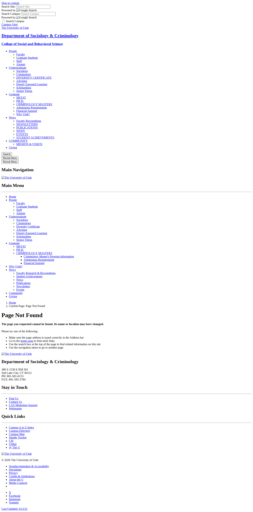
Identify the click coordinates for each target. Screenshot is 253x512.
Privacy (13, 473)
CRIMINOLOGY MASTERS (34, 104)
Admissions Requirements (31, 107)
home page (27, 340)
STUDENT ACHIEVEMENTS (35, 137)
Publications (23, 283)
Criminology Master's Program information (49, 256)
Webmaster (15, 408)
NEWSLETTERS (27, 124)
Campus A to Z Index (21, 427)
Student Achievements (29, 276)
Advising (21, 81)
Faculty (20, 54)
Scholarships (23, 87)
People (13, 51)
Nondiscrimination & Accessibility (29, 466)
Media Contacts (18, 482)
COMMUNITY (18, 140)
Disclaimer (15, 469)
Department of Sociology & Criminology (40, 35)
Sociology (22, 71)
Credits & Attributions (22, 476)
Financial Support (26, 110)
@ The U (14, 447)
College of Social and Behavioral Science (32, 44)
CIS (11, 440)
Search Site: (8, 6)
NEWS (20, 130)
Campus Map (17, 434)
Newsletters (23, 286)
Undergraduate (17, 67)
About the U (16, 479)
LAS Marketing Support (23, 405)
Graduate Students (27, 57)
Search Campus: (11, 13)
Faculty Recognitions (28, 120)
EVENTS (22, 134)
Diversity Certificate (28, 226)
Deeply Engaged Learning (31, 84)
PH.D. (20, 101)
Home (12, 196)
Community (16, 293)
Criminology (23, 74)
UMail (12, 444)
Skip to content (10, 3)
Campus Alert (9, 24)
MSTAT (21, 97)
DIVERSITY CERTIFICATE (33, 77)
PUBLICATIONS (27, 127)
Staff (19, 61)
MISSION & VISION (29, 144)
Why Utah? (23, 114)
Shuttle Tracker (18, 437)
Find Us (13, 398)
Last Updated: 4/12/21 (14, 508)
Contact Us (15, 401)
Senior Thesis (24, 91)
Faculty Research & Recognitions (36, 273)
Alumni (20, 64)
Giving (13, 147)
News (12, 117)
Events (20, 289)
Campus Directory (19, 430)
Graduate (14, 94)
